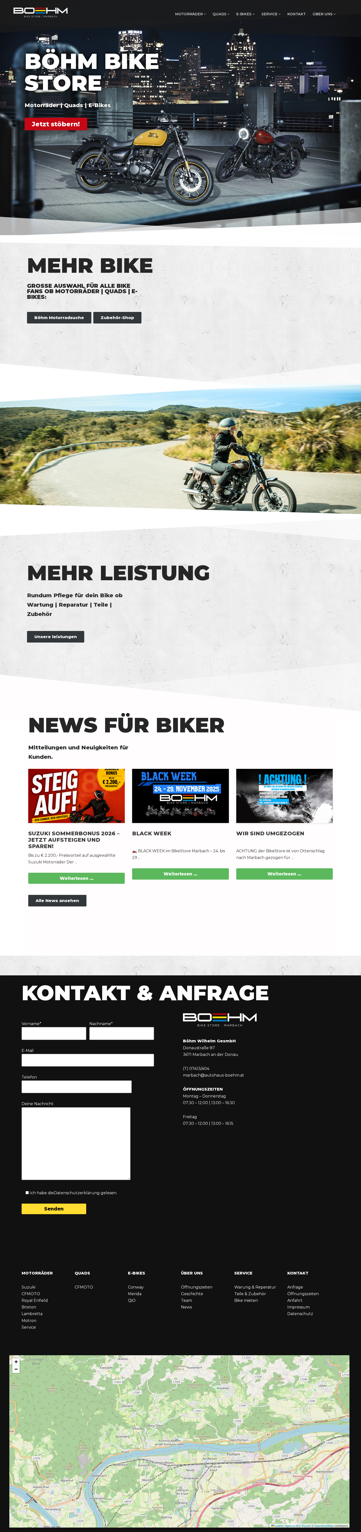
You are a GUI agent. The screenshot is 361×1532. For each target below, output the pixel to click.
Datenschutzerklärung (77, 1193)
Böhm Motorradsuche (59, 317)
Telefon (29, 1077)
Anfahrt (295, 1300)
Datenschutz (300, 1313)
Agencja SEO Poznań (298, 1526)
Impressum (298, 1307)
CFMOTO (31, 1293)
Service (29, 1327)
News (186, 1307)
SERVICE (243, 1273)
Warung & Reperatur (255, 1287)
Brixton (29, 1307)
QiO (132, 1300)
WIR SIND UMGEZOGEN (270, 833)
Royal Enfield (35, 1300)
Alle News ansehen (57, 900)
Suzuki (28, 1287)
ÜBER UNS (192, 1273)
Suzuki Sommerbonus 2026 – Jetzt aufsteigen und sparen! (74, 839)
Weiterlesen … (77, 878)
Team (186, 1300)
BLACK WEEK (151, 833)
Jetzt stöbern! (56, 124)
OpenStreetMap (323, 1526)
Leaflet (278, 1526)
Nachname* (101, 1023)
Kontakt (296, 14)
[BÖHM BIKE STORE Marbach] (41, 12)
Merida (134, 1293)
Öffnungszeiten (196, 1287)
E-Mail (28, 1050)
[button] (205, 14)
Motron (29, 1320)
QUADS (82, 1273)
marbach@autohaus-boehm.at (213, 1075)
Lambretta (32, 1313)
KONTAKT (297, 1273)
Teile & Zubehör (250, 1293)
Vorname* (31, 1023)
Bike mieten (246, 1300)
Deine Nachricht (38, 1103)
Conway (136, 1287)
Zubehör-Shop (117, 317)
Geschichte (192, 1293)
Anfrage (295, 1287)
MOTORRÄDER (37, 1273)
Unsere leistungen (55, 636)
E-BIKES (136, 1273)
